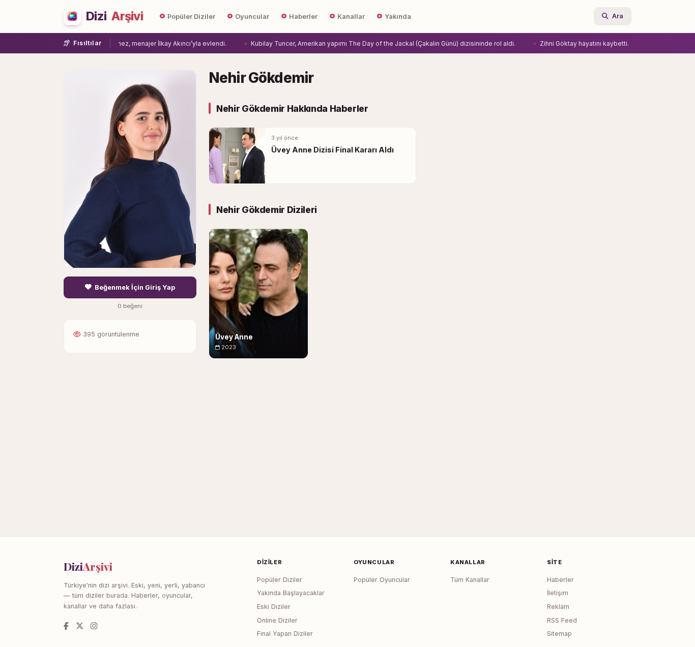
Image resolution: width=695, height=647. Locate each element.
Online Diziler (277, 620)
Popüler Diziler (191, 16)
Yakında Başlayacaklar (291, 593)
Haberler (303, 16)
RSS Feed (562, 620)
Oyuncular (252, 16)
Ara (617, 16)
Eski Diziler (274, 606)
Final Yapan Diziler (285, 633)
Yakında (398, 16)
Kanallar (351, 16)
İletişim (557, 593)
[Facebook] (66, 626)
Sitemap (559, 633)
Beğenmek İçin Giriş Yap (135, 287)
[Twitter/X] (79, 626)
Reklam (558, 606)
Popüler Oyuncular (382, 579)
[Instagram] (94, 626)
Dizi (114, 16)
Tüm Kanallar (469, 579)
